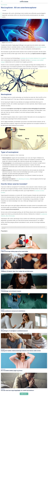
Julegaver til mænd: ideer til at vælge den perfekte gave (17, 271)
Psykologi (3, 289)
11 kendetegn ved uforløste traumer (11, 291)
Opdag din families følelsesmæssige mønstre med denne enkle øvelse (21, 350)
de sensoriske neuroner (40, 47)
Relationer (3, 250)
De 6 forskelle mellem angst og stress (11, 370)
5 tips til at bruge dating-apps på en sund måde (14, 251)
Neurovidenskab (4, 4)
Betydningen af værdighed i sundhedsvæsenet (14, 331)
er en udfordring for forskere (22, 178)
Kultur (2, 329)
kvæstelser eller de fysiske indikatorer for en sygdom (33, 58)
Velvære (2, 309)
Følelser (3, 349)
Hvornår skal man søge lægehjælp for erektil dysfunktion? (17, 390)
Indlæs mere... (24, 393)
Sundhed (3, 389)
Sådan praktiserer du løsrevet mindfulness (13, 311)
